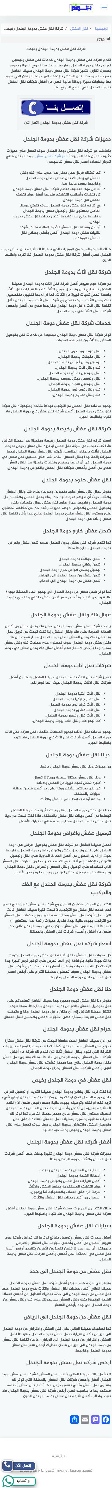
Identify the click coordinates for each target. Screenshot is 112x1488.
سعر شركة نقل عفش (52, 156)
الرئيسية (59, 1456)
